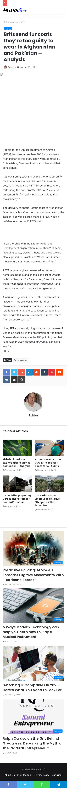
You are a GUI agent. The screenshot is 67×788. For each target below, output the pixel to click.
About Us (10, 774)
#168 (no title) (24, 774)
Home (9, 22)
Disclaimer (57, 774)
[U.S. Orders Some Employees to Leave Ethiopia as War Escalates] (49, 483)
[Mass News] (15, 10)
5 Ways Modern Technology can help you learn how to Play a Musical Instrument (31, 632)
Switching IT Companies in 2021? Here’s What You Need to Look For (32, 687)
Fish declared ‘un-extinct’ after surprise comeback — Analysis (16, 463)
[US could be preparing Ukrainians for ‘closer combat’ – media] (17, 483)
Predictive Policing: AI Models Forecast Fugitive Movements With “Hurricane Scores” (33, 575)
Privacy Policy (42, 774)
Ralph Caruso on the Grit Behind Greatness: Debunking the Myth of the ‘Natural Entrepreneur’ (33, 743)
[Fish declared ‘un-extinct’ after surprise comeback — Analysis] (17, 448)
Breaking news (20, 360)
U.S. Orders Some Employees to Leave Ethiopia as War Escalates (47, 500)
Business (19, 22)
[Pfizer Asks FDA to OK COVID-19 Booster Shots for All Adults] (49, 448)
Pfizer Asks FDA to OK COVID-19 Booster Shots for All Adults (48, 463)
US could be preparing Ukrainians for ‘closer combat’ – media (17, 499)
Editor (11, 67)
